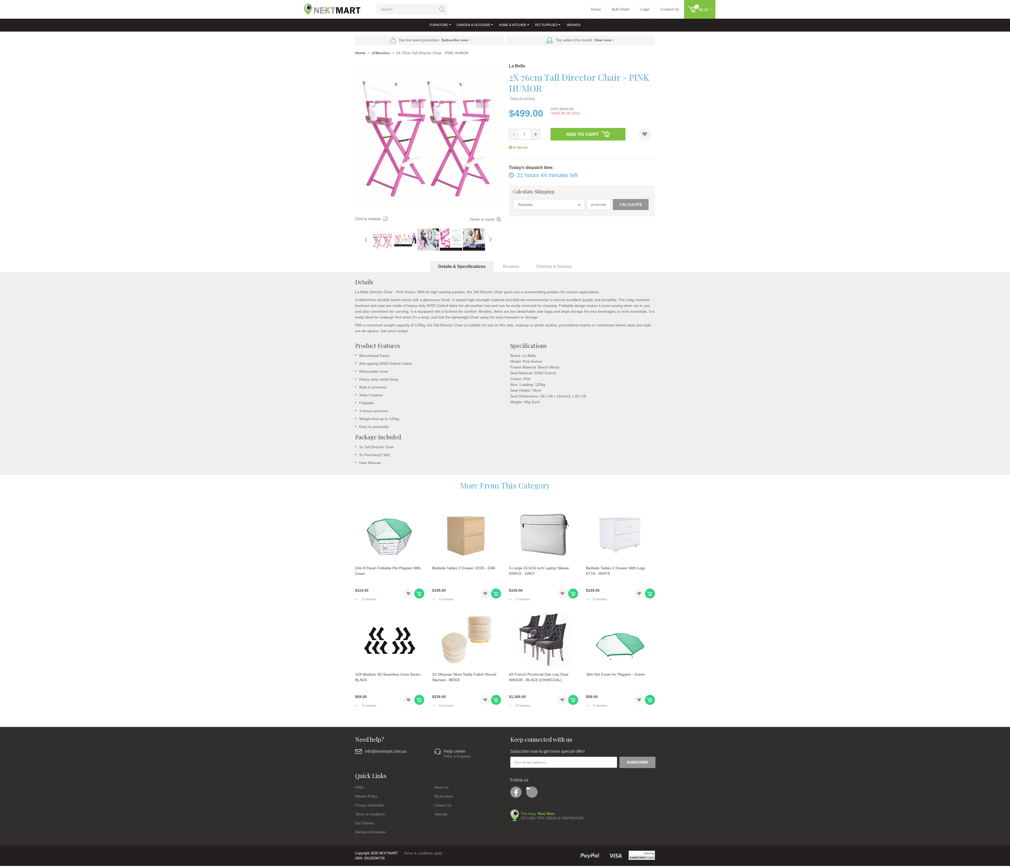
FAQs (359, 787)
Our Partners (365, 823)
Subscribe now (454, 40)
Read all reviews (522, 98)
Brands (573, 25)
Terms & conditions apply (423, 853)
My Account (444, 796)
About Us (442, 787)
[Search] (441, 9)
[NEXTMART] (327, 7)
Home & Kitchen (512, 25)
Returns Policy (366, 796)
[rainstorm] (642, 855)
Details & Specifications (462, 266)
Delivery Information (370, 832)
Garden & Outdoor (473, 25)
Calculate (631, 204)
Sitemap (441, 814)
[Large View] (382, 239)
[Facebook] (516, 792)
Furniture (439, 25)
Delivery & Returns (554, 266)
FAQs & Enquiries (457, 756)
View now (602, 40)
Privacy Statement (369, 805)
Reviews (511, 266)
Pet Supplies (546, 25)
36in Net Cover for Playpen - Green (615, 674)
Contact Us (443, 805)
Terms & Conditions (370, 814)
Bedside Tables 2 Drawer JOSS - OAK (463, 568)
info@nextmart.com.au (386, 751)
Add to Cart (582, 134)
